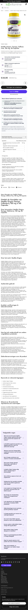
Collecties (7, 10)
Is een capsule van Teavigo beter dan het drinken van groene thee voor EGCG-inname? (12, 489)
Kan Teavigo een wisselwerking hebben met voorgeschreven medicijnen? (11, 496)
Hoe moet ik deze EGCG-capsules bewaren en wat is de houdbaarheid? (12, 519)
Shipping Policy (4, 580)
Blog (2, 575)
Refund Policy (4, 579)
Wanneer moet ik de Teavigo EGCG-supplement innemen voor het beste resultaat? (12, 452)
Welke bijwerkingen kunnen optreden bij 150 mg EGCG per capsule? (12, 509)
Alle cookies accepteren (14, 603)
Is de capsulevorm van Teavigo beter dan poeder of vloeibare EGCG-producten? (12, 503)
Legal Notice (3, 576)
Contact (2, 572)
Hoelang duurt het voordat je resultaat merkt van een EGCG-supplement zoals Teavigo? (13, 483)
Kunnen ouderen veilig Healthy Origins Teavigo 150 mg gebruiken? (13, 525)
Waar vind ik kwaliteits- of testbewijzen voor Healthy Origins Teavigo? (12, 547)
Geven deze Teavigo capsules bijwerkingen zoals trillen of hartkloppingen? (11, 464)
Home (2, 10)
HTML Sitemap (4, 573)
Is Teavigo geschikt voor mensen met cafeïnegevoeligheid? (12, 514)
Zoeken (2, 571)
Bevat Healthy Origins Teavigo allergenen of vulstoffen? (11, 530)
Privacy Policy (4, 578)
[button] (25, 4)
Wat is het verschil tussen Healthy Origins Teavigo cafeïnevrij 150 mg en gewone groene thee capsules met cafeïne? (12, 438)
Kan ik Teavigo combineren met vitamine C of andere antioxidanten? (12, 458)
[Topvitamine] (14, 4)
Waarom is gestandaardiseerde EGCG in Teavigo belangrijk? (13, 535)
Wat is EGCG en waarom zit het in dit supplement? (12, 476)
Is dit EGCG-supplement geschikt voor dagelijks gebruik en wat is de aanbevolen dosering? (13, 445)
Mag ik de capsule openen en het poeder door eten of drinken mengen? (13, 541)
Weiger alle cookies (14, 606)
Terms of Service (4, 582)
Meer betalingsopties (14, 94)
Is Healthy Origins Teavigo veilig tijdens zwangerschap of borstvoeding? (11, 471)
